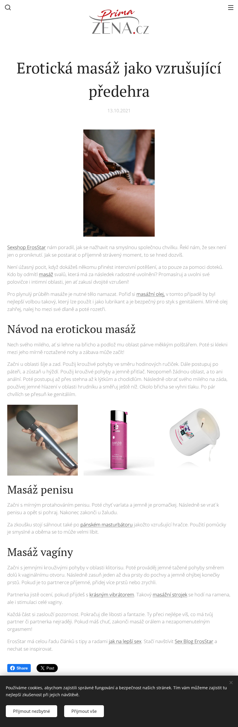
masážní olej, (150, 294)
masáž (46, 274)
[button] (7, 7)
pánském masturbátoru (106, 524)
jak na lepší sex (125, 641)
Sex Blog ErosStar (194, 641)
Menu (231, 7)
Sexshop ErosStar (26, 247)
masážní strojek (170, 594)
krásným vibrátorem (111, 594)
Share (22, 668)
